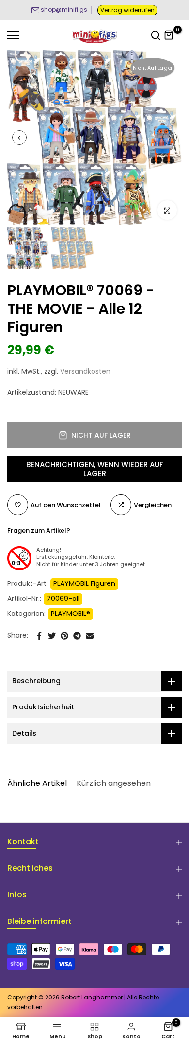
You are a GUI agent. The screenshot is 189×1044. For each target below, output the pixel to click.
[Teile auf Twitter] (52, 636)
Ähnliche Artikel (37, 783)
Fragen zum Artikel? (38, 530)
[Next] (169, 137)
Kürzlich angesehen (114, 783)
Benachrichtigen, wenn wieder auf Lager (94, 469)
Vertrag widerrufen (127, 10)
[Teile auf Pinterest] (64, 636)
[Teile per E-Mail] (90, 636)
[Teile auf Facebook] (39, 636)
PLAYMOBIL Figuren (84, 583)
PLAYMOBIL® (70, 613)
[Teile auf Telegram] (77, 636)
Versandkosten (85, 371)
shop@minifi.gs (64, 9)
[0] (169, 35)
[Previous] (19, 137)
